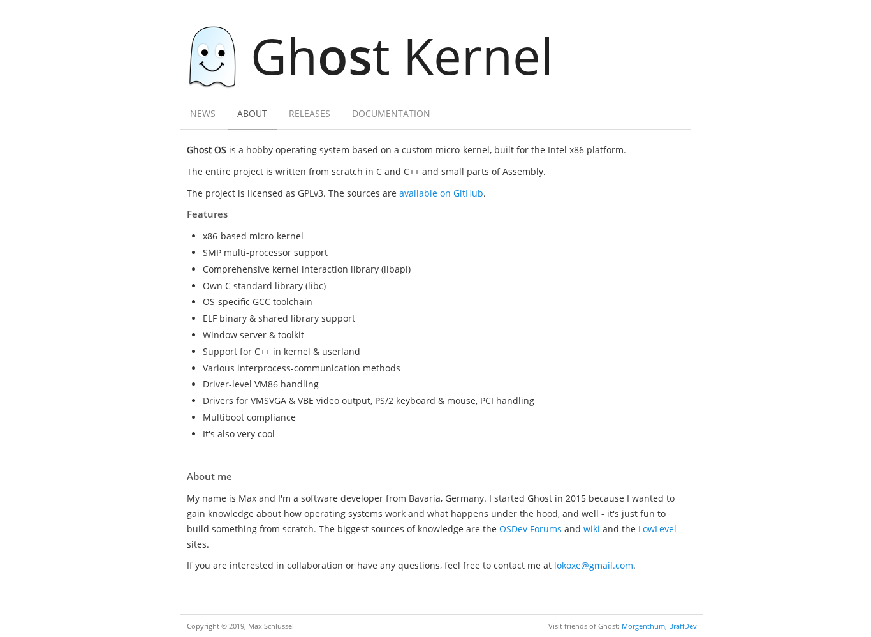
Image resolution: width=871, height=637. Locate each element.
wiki (591, 529)
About (252, 113)
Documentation (391, 113)
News (203, 113)
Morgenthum (643, 626)
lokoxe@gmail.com (593, 565)
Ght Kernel (402, 55)
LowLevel (657, 529)
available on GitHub (441, 193)
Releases (309, 113)
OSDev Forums (530, 529)
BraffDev (683, 626)
